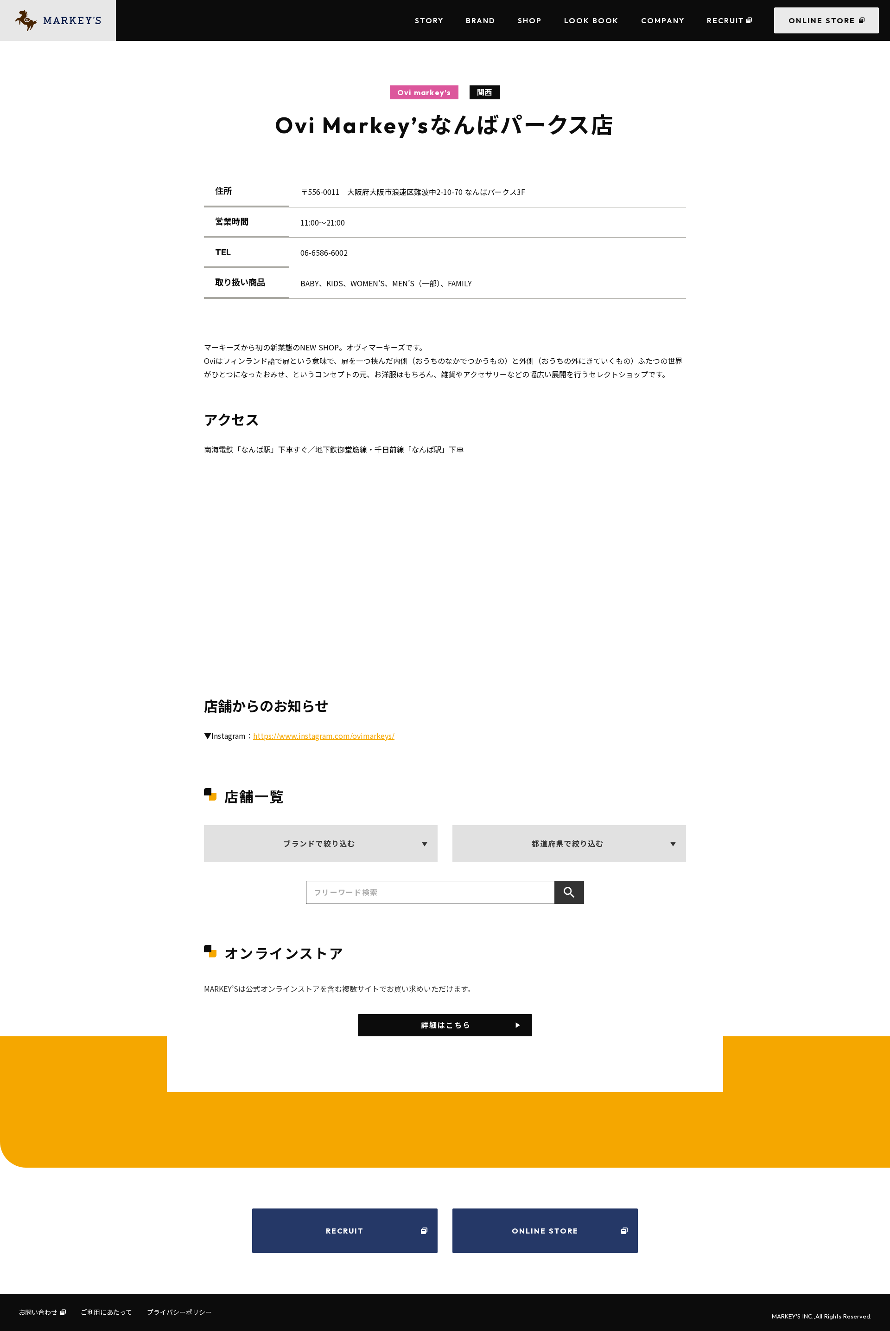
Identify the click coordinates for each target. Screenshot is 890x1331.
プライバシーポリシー (179, 1312)
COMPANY (663, 20)
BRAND (481, 20)
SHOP (530, 20)
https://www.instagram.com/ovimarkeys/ (323, 735)
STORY (429, 20)
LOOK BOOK (591, 20)
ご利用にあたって (106, 1312)
